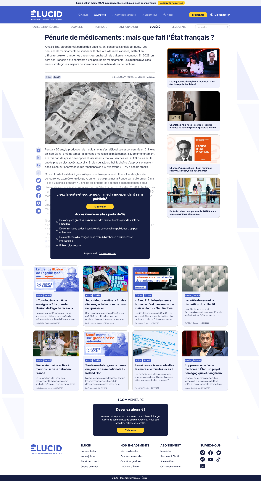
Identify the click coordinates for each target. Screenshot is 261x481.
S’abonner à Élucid (169, 456)
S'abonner (130, 430)
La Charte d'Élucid (130, 466)
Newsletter (165, 451)
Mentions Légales (129, 451)
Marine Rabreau (146, 77)
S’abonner (100, 206)
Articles (101, 14)
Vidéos (169, 14)
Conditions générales (131, 461)
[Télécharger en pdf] (38, 158)
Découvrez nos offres (171, 3)
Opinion (139, 295)
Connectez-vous (107, 253)
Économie (77, 26)
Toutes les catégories (45, 26)
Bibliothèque (151, 14)
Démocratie (179, 26)
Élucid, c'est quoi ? (90, 461)
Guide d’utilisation (89, 466)
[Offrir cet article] (38, 150)
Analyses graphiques (125, 14)
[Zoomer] (38, 166)
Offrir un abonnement (171, 466)
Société (155, 26)
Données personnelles (131, 456)
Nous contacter (88, 451)
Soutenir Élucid (167, 461)
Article (48, 77)
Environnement (128, 26)
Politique (101, 26)
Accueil (84, 14)
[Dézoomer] (38, 173)
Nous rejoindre (88, 456)
